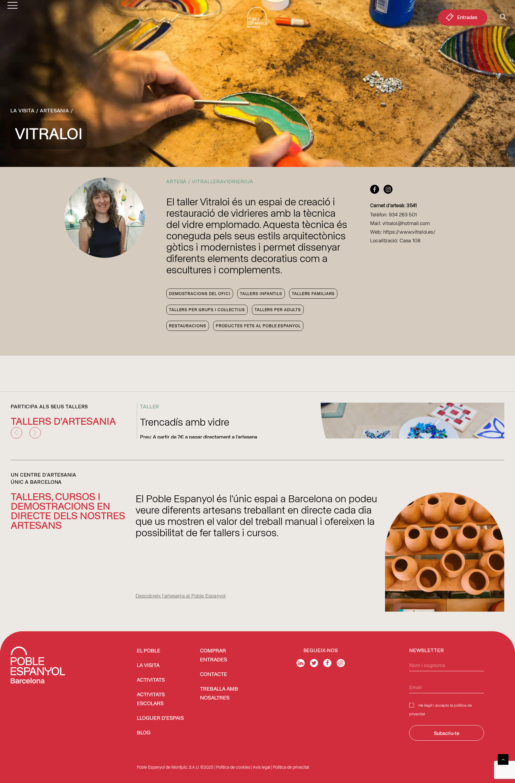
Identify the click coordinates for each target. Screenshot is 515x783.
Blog (144, 733)
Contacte (213, 674)
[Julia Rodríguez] (376, 191)
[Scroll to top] (503, 759)
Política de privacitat (291, 767)
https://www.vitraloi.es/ (409, 232)
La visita (22, 110)
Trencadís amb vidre (184, 421)
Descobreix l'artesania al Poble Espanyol (181, 596)
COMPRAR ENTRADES (213, 655)
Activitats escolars (151, 699)
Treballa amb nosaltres (219, 693)
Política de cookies (233, 767)
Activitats (151, 680)
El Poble (148, 651)
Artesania (54, 110)
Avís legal (261, 767)
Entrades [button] (467, 17)
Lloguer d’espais (160, 718)
